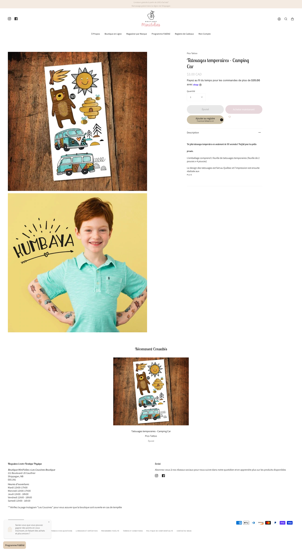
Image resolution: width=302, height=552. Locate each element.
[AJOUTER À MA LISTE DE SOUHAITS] (229, 117)
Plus (189, 175)
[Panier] (292, 19)
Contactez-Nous (184, 531)
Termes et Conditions (133, 531)
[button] (205, 119)
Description (193, 132)
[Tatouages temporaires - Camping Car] (151, 391)
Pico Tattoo (192, 53)
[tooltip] (221, 119)
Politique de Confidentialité (159, 531)
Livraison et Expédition (87, 531)
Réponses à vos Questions (60, 531)
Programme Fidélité (110, 531)
